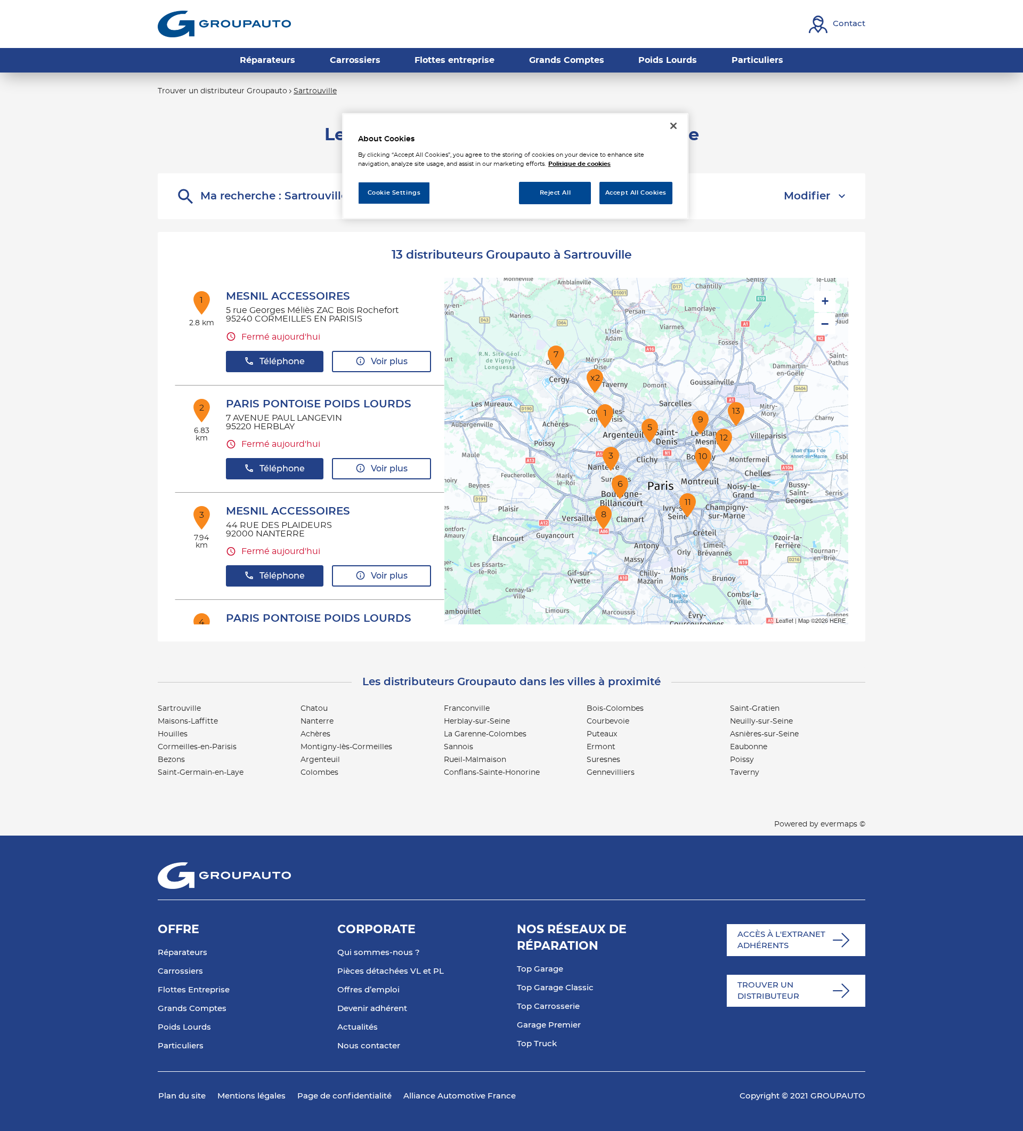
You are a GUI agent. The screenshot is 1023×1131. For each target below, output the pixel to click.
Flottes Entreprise (194, 990)
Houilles (173, 734)
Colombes (319, 772)
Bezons (171, 760)
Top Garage (540, 969)
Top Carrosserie (548, 1006)
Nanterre (317, 721)
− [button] (825, 323)
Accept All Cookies (636, 193)
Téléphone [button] (282, 361)
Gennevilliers (611, 772)
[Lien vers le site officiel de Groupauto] (224, 24)
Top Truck (537, 1044)
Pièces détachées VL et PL (390, 971)
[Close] (673, 126)
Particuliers (181, 1046)
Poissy (742, 760)
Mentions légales (251, 1096)
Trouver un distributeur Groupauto (222, 91)
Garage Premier (549, 1025)
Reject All (555, 193)
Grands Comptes (192, 1009)
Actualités (357, 1027)
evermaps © (843, 824)
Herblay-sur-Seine (477, 721)
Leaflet (784, 620)
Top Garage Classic (555, 988)
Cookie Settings (394, 193)
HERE (838, 620)
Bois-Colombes (615, 708)
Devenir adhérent (372, 1009)
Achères (315, 734)
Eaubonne (748, 747)
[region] (515, 166)
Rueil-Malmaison (475, 760)
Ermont (601, 747)
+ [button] (825, 301)
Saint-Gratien (755, 708)
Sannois (458, 747)
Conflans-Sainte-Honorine (492, 772)
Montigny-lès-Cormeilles (346, 747)
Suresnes (603, 760)
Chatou (314, 708)
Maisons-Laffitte (188, 721)
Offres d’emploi (368, 990)
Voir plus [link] (389, 361)
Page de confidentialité (344, 1096)
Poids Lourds (184, 1027)
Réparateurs (182, 953)
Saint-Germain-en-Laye (200, 772)
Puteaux (602, 734)
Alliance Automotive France (459, 1096)
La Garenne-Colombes (485, 734)
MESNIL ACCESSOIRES (288, 296)
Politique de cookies (579, 164)
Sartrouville (179, 708)
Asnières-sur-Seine (764, 734)
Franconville (467, 708)
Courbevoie (608, 721)
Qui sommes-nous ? (378, 953)
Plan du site (182, 1096)
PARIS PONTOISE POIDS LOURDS (318, 404)
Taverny (744, 772)
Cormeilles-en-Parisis (197, 747)
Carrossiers (180, 971)
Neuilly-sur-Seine (761, 721)
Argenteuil (320, 760)
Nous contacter (368, 1046)
